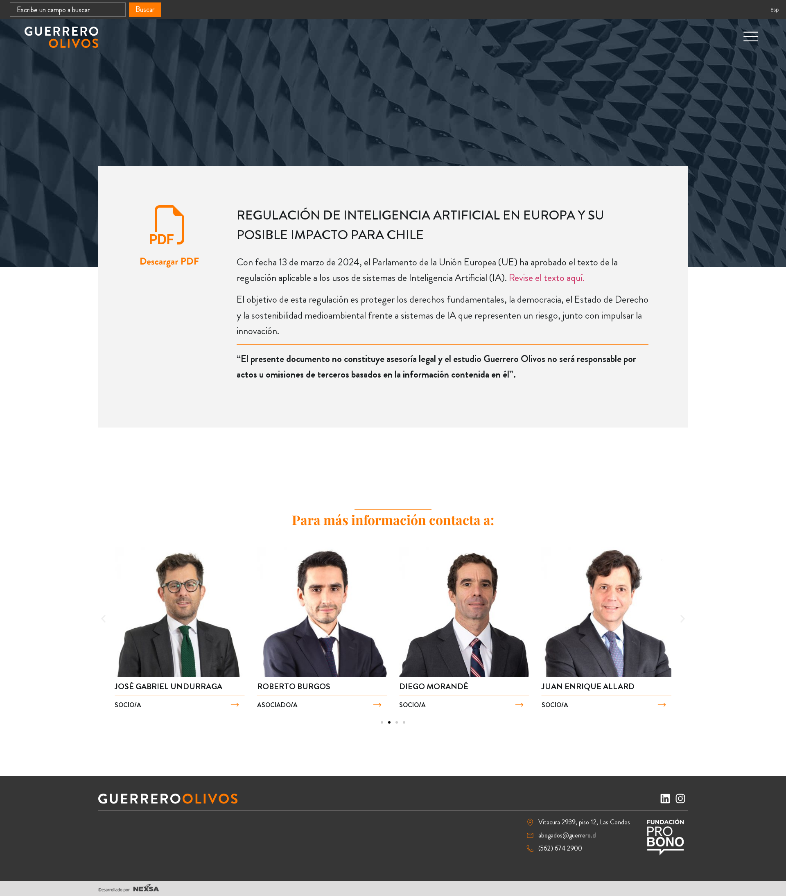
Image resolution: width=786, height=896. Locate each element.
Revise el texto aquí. (547, 278)
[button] (103, 619)
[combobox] (68, 9)
